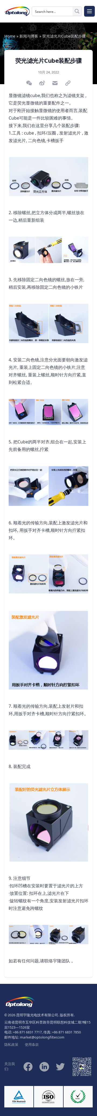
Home (9, 36)
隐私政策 (11, 1044)
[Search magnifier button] (77, 11)
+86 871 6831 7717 (27, 1032)
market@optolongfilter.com (42, 1037)
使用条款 (32, 1044)
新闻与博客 (28, 36)
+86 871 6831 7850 (66, 1032)
